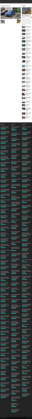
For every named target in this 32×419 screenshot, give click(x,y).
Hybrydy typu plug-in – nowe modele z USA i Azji (28, 98)
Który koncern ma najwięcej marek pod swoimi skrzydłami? (15, 127)
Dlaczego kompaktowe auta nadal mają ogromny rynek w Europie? (15, 385)
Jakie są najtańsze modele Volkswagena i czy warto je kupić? (5, 316)
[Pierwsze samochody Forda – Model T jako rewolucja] (23, 34)
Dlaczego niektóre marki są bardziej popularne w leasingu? (26, 223)
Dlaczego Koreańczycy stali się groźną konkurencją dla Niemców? (15, 173)
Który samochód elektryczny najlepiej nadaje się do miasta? (5, 383)
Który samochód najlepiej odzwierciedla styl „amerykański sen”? (26, 143)
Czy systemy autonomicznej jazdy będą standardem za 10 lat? (26, 173)
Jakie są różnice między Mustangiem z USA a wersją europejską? (26, 265)
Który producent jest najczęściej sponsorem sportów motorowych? (15, 322)
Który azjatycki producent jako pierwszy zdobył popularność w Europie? (5, 239)
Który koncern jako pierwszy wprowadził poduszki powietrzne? (5, 348)
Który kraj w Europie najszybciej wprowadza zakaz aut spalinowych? (26, 217)
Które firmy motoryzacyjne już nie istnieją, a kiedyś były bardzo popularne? (26, 162)
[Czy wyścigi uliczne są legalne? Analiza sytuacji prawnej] (23, 57)
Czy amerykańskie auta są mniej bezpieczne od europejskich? (5, 261)
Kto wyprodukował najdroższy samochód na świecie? (15, 289)
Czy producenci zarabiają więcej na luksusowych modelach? (26, 383)
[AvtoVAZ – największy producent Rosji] (23, 38)
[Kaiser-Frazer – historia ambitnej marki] (23, 30)
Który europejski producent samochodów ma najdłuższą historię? (15, 185)
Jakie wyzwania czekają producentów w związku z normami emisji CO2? (5, 338)
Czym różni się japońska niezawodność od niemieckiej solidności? (5, 228)
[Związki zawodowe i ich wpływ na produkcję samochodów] (23, 82)
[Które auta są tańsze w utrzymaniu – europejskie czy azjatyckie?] (23, 61)
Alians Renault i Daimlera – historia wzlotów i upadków (28, 86)
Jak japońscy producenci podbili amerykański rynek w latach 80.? (26, 294)
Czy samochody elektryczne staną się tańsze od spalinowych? (15, 149)
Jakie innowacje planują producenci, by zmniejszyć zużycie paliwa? (15, 271)
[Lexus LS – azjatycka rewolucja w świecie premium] (23, 94)
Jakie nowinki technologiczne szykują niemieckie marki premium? (15, 197)
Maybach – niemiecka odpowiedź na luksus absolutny (28, 70)
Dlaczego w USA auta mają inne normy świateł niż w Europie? (15, 214)
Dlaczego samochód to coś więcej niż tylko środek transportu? (5, 169)
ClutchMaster (23, 17)
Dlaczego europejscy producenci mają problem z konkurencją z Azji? (15, 265)
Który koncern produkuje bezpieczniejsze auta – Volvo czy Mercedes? (16, 339)
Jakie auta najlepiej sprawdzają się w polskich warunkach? (26, 283)
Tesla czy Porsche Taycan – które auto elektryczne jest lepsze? (5, 359)
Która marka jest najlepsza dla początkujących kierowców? (15, 167)
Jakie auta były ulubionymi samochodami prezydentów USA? (15, 398)
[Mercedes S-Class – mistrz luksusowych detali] (23, 45)
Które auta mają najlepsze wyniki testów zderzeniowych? (26, 389)
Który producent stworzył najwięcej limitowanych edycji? (26, 336)
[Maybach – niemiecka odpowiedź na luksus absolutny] (23, 70)
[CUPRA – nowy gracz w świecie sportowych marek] (23, 113)
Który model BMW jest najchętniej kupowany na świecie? (4, 151)
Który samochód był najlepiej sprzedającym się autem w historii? (26, 377)
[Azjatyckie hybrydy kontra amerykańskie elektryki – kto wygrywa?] (23, 109)
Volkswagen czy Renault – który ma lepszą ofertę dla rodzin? (5, 332)
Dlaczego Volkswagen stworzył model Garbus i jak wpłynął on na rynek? (26, 156)
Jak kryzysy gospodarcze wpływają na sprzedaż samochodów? (26, 319)
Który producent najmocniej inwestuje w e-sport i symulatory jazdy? (26, 149)
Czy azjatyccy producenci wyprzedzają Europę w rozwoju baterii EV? (15, 277)
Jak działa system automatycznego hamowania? (3, 372)
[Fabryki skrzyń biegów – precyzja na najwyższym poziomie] (23, 49)
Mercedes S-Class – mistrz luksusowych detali (28, 45)
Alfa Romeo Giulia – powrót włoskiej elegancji (28, 74)
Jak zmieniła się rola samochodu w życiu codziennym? (4, 175)
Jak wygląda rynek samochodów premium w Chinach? (15, 367)
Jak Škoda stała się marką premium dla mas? (28, 90)
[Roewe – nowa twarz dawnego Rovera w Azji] (23, 27)
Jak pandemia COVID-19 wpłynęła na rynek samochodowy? (15, 156)
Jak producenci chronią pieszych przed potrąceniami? (25, 356)
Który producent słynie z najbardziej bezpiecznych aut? (15, 248)
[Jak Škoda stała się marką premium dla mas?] (23, 90)
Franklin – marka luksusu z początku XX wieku (28, 66)
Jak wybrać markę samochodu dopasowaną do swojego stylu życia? (15, 305)
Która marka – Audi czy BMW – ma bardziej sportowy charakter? (26, 277)
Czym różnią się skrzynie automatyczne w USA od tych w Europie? (26, 271)
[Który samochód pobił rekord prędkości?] (23, 102)
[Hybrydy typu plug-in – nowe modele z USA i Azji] (23, 98)
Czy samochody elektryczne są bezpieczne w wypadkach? (26, 330)
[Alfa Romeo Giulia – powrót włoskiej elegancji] (23, 74)
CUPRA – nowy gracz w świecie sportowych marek (28, 113)
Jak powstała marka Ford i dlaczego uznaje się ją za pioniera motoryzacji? (15, 374)
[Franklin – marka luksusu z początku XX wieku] (23, 66)
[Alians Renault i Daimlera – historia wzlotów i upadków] (23, 86)
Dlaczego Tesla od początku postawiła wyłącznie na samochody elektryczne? (5, 395)
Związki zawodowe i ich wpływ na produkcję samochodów (28, 82)
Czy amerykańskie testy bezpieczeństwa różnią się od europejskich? (5, 272)
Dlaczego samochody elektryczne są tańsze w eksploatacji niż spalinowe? (5, 157)
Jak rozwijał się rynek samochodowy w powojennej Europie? (5, 245)
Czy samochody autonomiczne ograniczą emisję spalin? (4, 233)
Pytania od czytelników (3, 133)
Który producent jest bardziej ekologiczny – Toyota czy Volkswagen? (5, 288)
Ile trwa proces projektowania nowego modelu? (15, 404)
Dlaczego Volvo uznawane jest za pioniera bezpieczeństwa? (5, 256)
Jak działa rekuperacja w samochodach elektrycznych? (5, 210)
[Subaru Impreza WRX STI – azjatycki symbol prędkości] (26, 10)
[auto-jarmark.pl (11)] (11, 18)
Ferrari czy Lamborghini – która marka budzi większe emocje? (5, 294)
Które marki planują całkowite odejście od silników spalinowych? (5, 163)
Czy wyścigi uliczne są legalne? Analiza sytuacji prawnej (28, 57)
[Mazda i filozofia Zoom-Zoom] (23, 105)
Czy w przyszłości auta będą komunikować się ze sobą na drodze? (5, 195)
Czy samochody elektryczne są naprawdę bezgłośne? (28, 78)
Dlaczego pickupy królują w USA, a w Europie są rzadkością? (26, 288)
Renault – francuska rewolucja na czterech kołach (28, 53)
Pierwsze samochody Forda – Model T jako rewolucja (28, 34)
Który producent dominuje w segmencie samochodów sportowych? (15, 356)
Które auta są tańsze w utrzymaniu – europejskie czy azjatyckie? (16, 391)
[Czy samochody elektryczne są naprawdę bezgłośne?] (23, 78)
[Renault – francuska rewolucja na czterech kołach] (23, 53)
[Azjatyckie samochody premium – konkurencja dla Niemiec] (23, 41)
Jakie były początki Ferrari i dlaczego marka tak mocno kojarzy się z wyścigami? (15, 203)
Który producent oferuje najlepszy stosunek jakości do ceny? (5, 278)
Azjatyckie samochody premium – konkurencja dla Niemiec (28, 41)
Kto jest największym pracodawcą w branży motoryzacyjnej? (14, 226)
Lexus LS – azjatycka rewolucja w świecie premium (28, 94)
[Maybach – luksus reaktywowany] (23, 117)
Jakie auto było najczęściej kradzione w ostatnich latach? (26, 371)
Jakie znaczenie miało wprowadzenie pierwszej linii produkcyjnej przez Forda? (26, 233)
